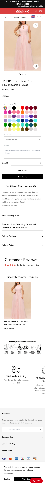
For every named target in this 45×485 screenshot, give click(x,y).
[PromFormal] (22, 11)
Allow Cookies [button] (27, 479)
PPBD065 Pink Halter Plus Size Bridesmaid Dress (16, 323)
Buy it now (22, 176)
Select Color (8, 104)
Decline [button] (7, 479)
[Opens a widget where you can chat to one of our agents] (36, 481)
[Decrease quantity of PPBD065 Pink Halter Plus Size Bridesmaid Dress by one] (13, 163)
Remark (6, 145)
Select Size (7, 135)
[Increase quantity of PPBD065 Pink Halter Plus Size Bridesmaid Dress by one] (40, 163)
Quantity (5, 163)
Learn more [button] (8, 473)
